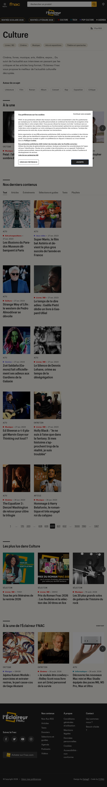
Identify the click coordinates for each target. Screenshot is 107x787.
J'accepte (80, 162)
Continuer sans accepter (82, 114)
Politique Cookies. (30, 140)
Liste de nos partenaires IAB (28, 155)
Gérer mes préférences (28, 162)
